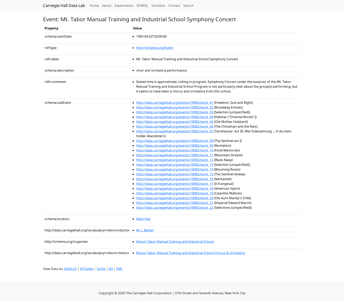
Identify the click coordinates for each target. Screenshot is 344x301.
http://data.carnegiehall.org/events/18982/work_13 (174, 164)
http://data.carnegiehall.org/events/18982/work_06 (174, 126)
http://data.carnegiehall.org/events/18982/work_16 (174, 179)
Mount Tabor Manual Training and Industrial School (175, 241)
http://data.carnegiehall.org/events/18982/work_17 (174, 184)
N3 (111, 269)
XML (119, 269)
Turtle (101, 269)
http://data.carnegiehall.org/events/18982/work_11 (174, 155)
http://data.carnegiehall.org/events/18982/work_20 (174, 198)
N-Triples (86, 269)
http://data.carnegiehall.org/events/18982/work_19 (174, 193)
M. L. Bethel (144, 230)
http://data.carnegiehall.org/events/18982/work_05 (174, 121)
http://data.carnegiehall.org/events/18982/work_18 (174, 188)
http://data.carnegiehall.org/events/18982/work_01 (174, 102)
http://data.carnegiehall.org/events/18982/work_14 (174, 169)
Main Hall (143, 219)
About (106, 5)
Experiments (123, 5)
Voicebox (158, 5)
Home (95, 5)
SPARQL (142, 5)
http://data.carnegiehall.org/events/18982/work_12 (174, 160)
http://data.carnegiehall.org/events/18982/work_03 (174, 112)
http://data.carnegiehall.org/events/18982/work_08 (174, 141)
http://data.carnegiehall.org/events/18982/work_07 (174, 131)
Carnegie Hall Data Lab (64, 5)
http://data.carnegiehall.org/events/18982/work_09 (174, 145)
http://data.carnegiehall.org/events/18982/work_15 (174, 174)
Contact (174, 5)
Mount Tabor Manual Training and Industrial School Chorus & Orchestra (190, 253)
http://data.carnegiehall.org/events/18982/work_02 (174, 107)
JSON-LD (70, 269)
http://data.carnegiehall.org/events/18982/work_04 (174, 117)
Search (188, 5)
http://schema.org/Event (154, 48)
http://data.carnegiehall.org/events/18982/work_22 (174, 207)
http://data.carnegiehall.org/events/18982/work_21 (174, 203)
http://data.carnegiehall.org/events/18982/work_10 (174, 150)
